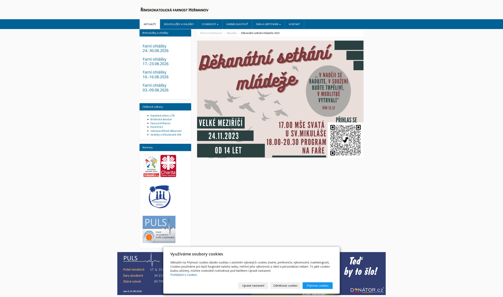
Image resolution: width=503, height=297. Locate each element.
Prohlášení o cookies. (183, 275)
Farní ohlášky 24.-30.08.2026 (156, 48)
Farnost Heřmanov (211, 33)
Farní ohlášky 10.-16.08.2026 (156, 74)
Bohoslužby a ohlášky (179, 24)
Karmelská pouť (237, 24)
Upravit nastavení (253, 285)
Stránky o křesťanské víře (166, 134)
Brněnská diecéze (161, 119)
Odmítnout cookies (285, 285)
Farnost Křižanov (161, 123)
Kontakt (294, 24)
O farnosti (209, 24)
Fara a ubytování (267, 24)
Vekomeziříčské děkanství (166, 131)
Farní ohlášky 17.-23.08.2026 (156, 61)
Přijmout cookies (318, 285)
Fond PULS (157, 127)
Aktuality (150, 24)
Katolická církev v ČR (163, 115)
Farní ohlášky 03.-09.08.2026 (156, 87)
